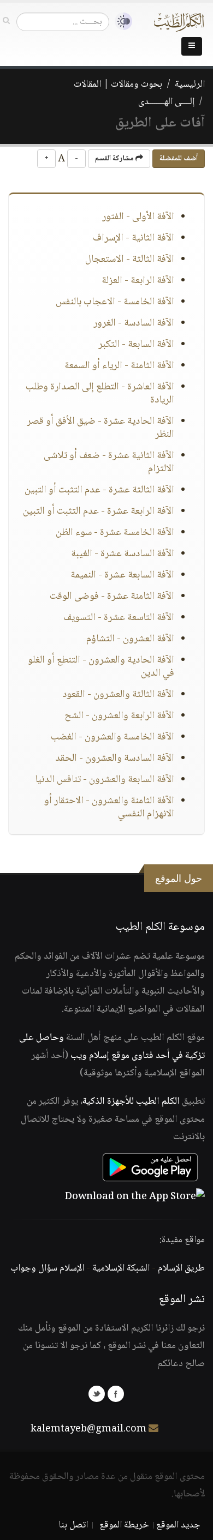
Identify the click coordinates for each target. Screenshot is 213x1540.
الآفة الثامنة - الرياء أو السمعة (119, 366)
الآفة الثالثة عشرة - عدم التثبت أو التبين (99, 490)
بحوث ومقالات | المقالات (118, 84)
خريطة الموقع (124, 1525)
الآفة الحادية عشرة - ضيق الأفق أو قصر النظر (100, 428)
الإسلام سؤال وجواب (47, 1268)
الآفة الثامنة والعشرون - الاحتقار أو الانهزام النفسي (109, 807)
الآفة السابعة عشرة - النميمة (122, 575)
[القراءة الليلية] (120, 22)
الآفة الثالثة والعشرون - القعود (118, 694)
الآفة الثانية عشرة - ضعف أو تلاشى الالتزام (109, 462)
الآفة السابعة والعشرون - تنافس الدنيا (104, 780)
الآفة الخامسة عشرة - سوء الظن (115, 533)
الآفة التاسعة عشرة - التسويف (118, 618)
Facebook (116, 1394)
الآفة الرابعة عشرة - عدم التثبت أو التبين (98, 511)
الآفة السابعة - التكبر (136, 344)
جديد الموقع (178, 1525)
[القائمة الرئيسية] (191, 46)
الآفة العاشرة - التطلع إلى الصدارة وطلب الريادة (100, 393)
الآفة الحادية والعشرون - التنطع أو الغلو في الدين (101, 667)
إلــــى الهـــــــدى (166, 102)
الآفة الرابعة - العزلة (138, 281)
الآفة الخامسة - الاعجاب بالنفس (115, 302)
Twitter (96, 1394)
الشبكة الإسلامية (121, 1268)
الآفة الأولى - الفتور (138, 217)
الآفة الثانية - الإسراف (133, 238)
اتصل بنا (73, 1525)
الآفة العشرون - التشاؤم (130, 639)
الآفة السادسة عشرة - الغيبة (122, 554)
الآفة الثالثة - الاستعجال (129, 259)
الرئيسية (190, 84)
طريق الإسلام (181, 1268)
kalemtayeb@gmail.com (88, 1429)
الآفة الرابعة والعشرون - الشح (119, 716)
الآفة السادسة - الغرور (133, 323)
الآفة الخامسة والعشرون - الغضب (112, 737)
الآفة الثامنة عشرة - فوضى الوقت (112, 596)
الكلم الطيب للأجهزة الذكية (131, 1101)
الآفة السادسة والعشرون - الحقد (114, 758)
